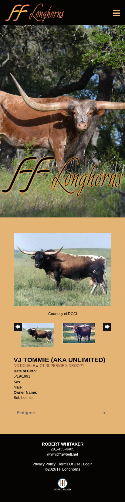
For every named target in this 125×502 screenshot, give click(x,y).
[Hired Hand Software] (62, 487)
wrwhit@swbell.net (62, 454)
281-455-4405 (62, 449)
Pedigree (26, 412)
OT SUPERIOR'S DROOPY (62, 366)
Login (88, 464)
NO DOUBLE (24, 366)
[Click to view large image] (62, 269)
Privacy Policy (44, 464)
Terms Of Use (69, 464)
